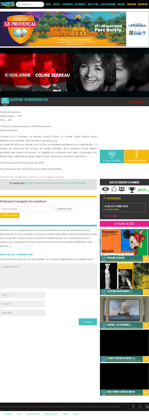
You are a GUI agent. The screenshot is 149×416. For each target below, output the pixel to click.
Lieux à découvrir (108, 4)
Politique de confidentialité (16, 407)
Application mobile (112, 407)
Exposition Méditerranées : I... (120, 291)
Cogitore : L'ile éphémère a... (119, 324)
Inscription (143, 4)
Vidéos (48, 4)
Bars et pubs (93, 4)
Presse (74, 407)
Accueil (8, 413)
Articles (56, 4)
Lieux (75, 413)
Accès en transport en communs (124, 182)
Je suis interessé (137, 160)
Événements (67, 4)
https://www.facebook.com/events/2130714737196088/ (56, 183)
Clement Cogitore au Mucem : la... (121, 358)
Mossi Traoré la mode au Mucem (121, 391)
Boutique (121, 4)
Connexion (131, 4)
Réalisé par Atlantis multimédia (91, 407)
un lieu (67, 407)
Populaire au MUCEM (116, 257)
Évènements (33, 413)
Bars (65, 413)
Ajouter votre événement (52, 407)
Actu (19, 413)
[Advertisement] (124, 129)
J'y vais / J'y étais (112, 160)
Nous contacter (34, 407)
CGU (1, 407)
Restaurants (80, 4)
